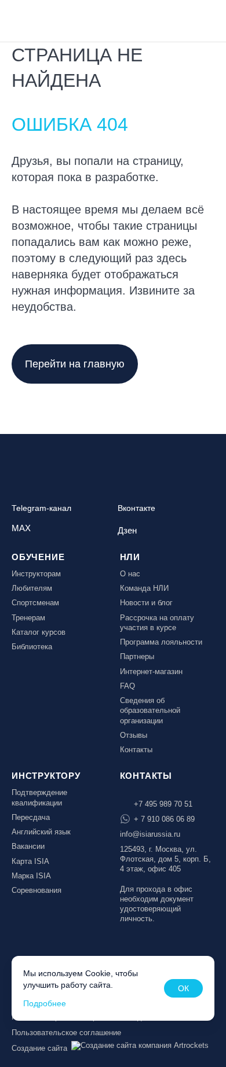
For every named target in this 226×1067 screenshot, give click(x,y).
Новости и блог (146, 602)
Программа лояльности (161, 642)
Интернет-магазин (151, 671)
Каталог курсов (38, 632)
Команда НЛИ (144, 588)
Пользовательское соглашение (66, 1032)
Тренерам (28, 617)
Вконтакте (136, 508)
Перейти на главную (75, 364)
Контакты (136, 749)
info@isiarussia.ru (150, 834)
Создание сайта (39, 1048)
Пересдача (31, 817)
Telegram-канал (41, 508)
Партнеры (137, 656)
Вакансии (28, 846)
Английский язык (41, 831)
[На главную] (42, 20)
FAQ (127, 686)
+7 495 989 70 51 (163, 804)
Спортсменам (35, 602)
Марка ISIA (31, 875)
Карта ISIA (30, 861)
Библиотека (32, 646)
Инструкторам (36, 573)
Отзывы (133, 735)
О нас (130, 573)
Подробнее (44, 1003)
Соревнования (36, 890)
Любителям (32, 588)
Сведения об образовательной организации (150, 710)
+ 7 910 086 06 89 (164, 819)
